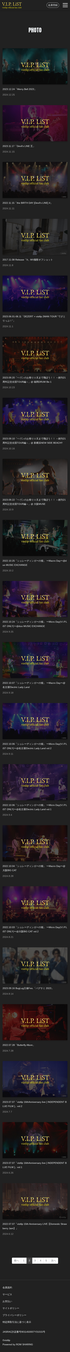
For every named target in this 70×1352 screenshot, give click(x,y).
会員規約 (7, 1287)
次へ (53, 1260)
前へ (16, 1260)
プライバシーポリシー (14, 1315)
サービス (7, 1294)
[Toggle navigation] (65, 5)
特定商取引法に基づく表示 (17, 1322)
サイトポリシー (11, 1308)
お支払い (7, 1301)
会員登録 (53, 5)
